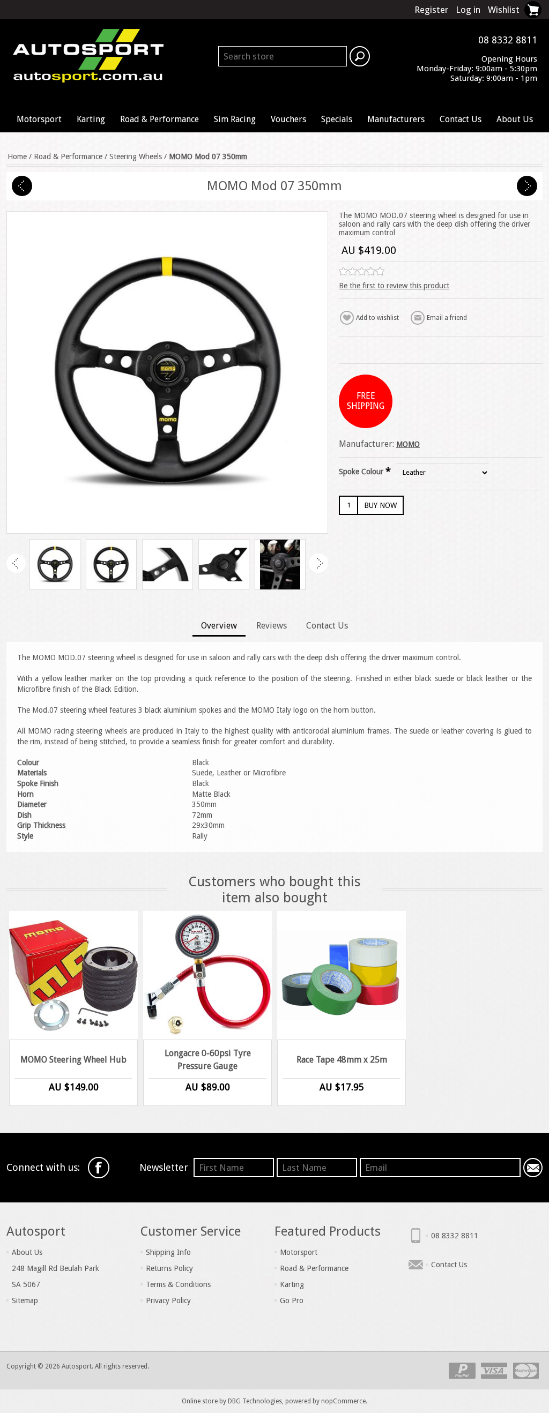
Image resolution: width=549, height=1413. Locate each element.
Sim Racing (235, 119)
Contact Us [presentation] (327, 625)
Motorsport (39, 119)
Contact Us (460, 119)
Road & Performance (159, 119)
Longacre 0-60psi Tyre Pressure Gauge (208, 1059)
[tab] (219, 627)
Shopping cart (532, 9)
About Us (514, 119)
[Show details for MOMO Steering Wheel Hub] (73, 975)
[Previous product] (22, 186)
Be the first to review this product (394, 285)
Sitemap (25, 1300)
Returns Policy (169, 1268)
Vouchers (288, 119)
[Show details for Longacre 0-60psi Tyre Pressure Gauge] (207, 975)
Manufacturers (396, 119)
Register (431, 9)
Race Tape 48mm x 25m (341, 1060)
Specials (336, 119)
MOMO (408, 444)
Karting (91, 119)
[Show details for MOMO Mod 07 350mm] (54, 564)
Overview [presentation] (219, 625)
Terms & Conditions (178, 1284)
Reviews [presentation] (271, 625)
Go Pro (291, 1300)
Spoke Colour (362, 471)
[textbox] (282, 56)
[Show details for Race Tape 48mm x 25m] (341, 975)
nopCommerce (343, 1401)
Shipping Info (168, 1252)
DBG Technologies (255, 1401)
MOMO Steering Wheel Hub (73, 1060)
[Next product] (527, 186)
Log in (468, 9)
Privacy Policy (168, 1300)
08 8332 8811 (454, 1235)
